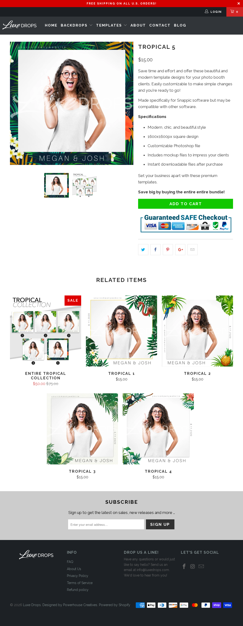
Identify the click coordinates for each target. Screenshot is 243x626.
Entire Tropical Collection (45, 331)
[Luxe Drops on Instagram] (192, 567)
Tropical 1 (121, 331)
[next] (127, 103)
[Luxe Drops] (19, 25)
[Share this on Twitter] (143, 249)
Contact (160, 25)
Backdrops (75, 25)
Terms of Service (80, 583)
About (138, 25)
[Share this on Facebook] (155, 249)
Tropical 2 (197, 331)
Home (51, 25)
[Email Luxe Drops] (201, 567)
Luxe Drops (32, 605)
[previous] (16, 103)
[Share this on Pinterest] (168, 249)
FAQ (70, 562)
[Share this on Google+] (180, 249)
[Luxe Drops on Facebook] (184, 567)
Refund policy (78, 590)
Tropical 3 (82, 428)
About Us (74, 569)
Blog (180, 25)
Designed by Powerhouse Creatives (69, 605)
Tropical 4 (158, 428)
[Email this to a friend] (192, 249)
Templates (109, 25)
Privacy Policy (77, 576)
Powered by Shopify (114, 605)
